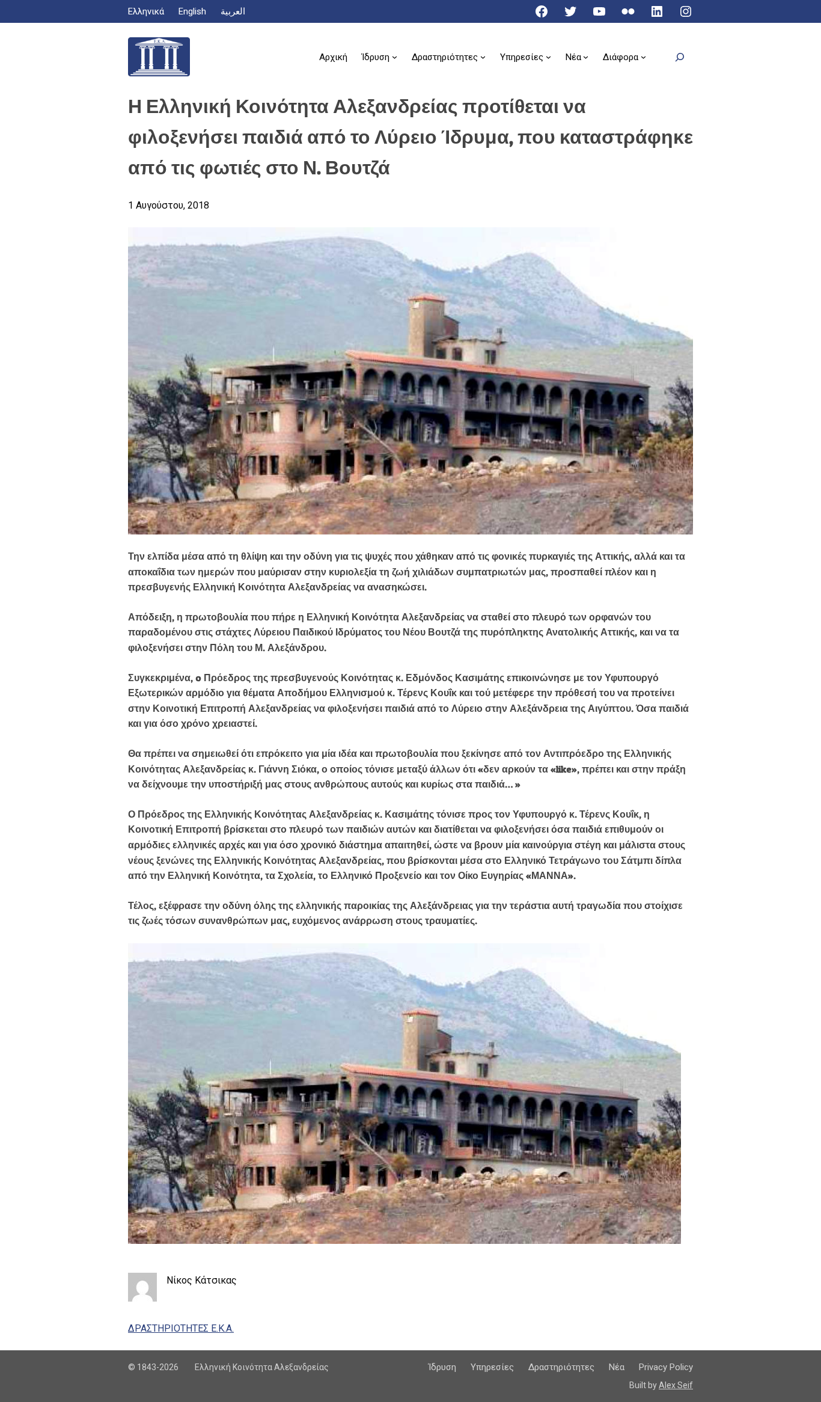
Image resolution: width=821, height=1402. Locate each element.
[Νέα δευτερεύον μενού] (585, 57)
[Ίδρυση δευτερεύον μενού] (394, 57)
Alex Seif (676, 1385)
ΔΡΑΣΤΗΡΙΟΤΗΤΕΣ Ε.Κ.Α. (181, 1328)
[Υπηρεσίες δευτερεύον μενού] (548, 57)
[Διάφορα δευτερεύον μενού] (643, 57)
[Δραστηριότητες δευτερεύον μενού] (483, 57)
